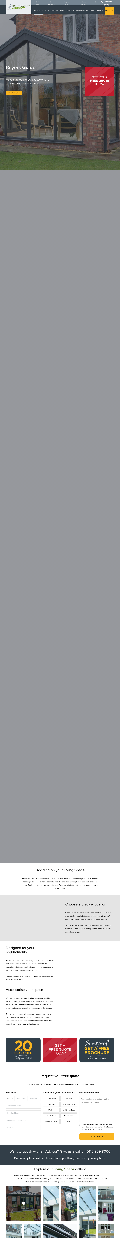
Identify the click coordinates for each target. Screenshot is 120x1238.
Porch (69, 1122)
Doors (62, 10)
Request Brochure (66, 3)
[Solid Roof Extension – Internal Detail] (106, 1168)
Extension (51, 1104)
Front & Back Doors (68, 1110)
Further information (89, 1092)
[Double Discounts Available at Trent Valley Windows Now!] (60, 1050)
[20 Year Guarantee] (23, 1050)
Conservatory (51, 1098)
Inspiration (70, 10)
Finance (100, 10)
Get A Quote (37, 3)
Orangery (69, 1098)
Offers (93, 10)
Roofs (47, 10)
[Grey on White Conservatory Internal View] (51, 1203)
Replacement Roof (69, 1104)
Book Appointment (51, 3)
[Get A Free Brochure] (96, 1050)
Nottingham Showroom (83, 3)
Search (97, 2)
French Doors (68, 1116)
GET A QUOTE (109, 10)
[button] (14, 93)
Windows (54, 10)
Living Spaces (38, 10)
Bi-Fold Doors (51, 1116)
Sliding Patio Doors (51, 1122)
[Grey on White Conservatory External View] (23, 1203)
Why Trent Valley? (82, 10)
